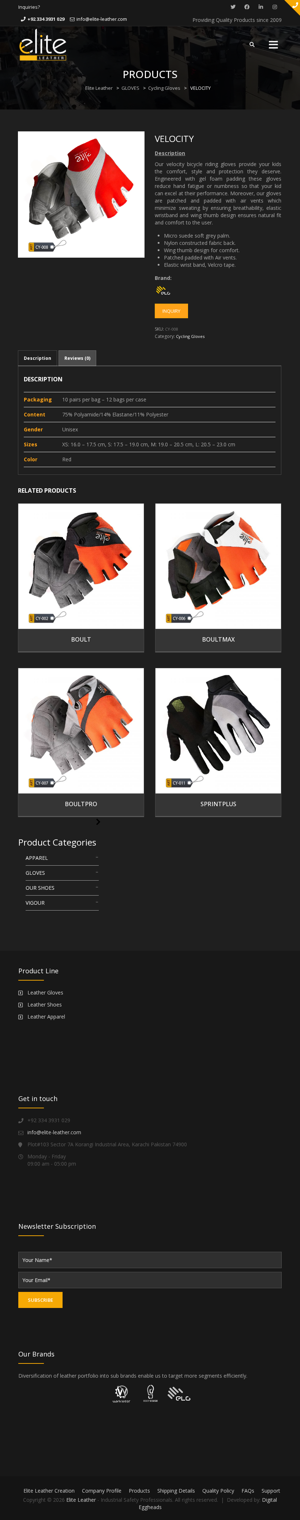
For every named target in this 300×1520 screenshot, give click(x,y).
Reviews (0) (77, 358)
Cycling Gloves (164, 88)
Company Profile (101, 1490)
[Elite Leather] (42, 44)
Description (37, 358)
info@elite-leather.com (101, 19)
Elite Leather (99, 88)
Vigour (35, 902)
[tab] (37, 358)
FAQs (247, 1490)
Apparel (37, 857)
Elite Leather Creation (49, 1490)
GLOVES (130, 88)
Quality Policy (218, 1490)
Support (271, 1490)
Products (139, 1490)
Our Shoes (40, 887)
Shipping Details (176, 1490)
